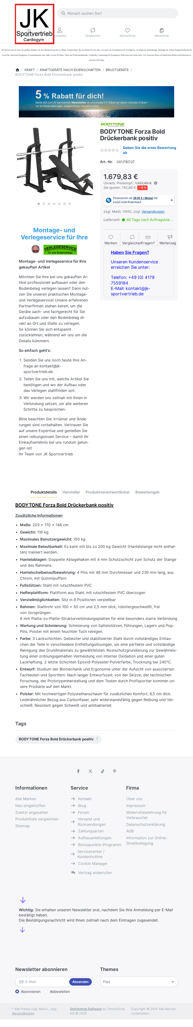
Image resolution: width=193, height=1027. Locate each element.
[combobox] (117, 13)
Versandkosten (153, 211)
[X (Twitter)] (90, 771)
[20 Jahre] (96, 100)
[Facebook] (78, 771)
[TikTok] (102, 771)
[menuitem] (58, 739)
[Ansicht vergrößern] (54, 161)
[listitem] (54, 161)
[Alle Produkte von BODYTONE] (112, 124)
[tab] (44, 492)
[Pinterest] (115, 771)
